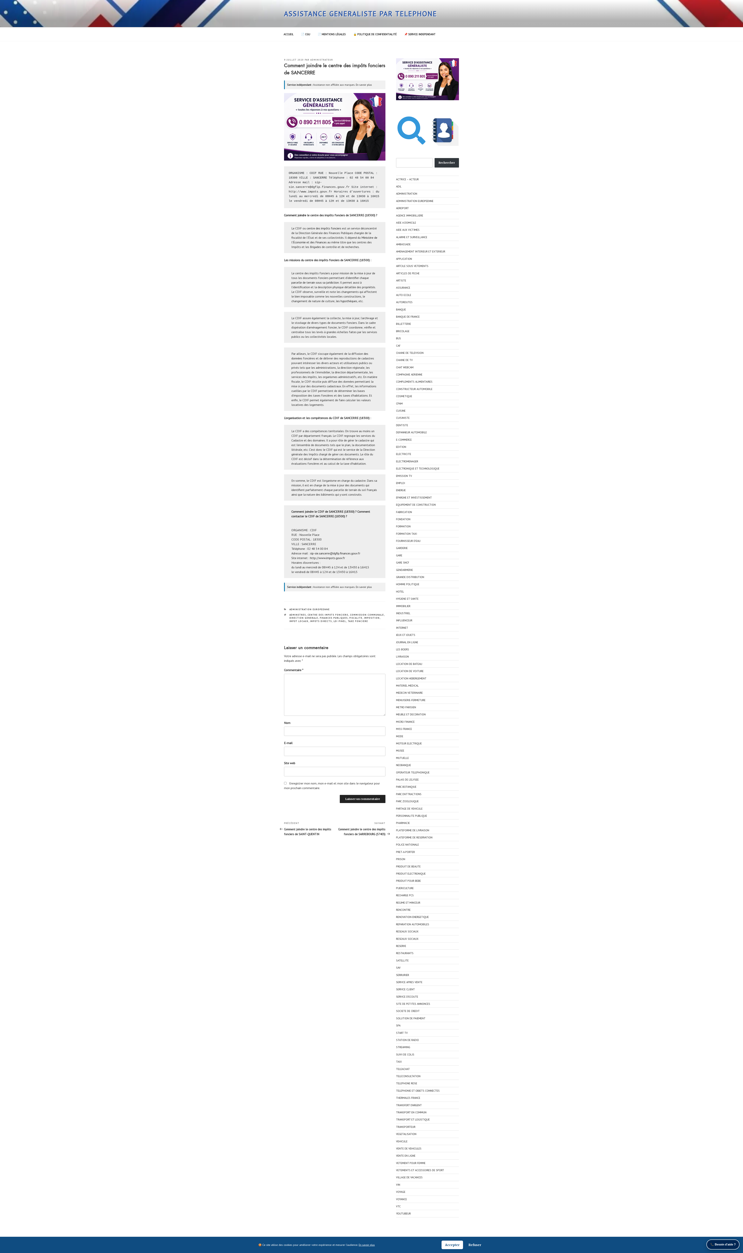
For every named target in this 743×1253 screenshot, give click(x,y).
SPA (398, 1025)
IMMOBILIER (403, 606)
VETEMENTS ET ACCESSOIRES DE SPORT (420, 1170)
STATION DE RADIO (407, 1040)
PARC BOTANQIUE (406, 787)
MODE (399, 736)
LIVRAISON (402, 656)
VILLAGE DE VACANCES (409, 1177)
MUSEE (400, 750)
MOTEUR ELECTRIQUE (409, 743)
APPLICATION (404, 259)
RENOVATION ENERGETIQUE (412, 917)
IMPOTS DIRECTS (321, 621)
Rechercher (446, 162)
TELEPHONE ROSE (406, 1083)
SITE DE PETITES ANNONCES (413, 1004)
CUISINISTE (403, 418)
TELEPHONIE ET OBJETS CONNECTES (418, 1090)
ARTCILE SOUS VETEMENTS (412, 266)
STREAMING (403, 1047)
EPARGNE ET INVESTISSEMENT (414, 497)
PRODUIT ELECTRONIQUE (411, 873)
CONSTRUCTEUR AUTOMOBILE (414, 389)
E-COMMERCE (404, 439)
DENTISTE (402, 425)
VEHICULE (401, 1141)
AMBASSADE (403, 244)
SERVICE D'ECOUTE (407, 996)
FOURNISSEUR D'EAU (408, 541)
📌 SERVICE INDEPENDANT (420, 34)
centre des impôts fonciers (324, 228)
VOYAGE (400, 1192)
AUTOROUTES (404, 302)
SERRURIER (402, 975)
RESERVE (401, 946)
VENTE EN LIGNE (405, 1155)
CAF (398, 345)
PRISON (400, 859)
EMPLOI (400, 483)
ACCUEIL (289, 34)
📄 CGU (305, 34)
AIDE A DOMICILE (406, 222)
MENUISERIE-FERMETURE (410, 700)
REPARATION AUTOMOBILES (412, 924)
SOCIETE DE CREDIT (408, 1011)
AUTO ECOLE (403, 295)
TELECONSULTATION (408, 1076)
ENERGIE (401, 490)
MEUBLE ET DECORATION (411, 714)
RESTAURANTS (404, 953)
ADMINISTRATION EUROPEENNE (309, 609)
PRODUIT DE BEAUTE (408, 866)
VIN (398, 1184)
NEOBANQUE (403, 765)
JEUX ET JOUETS (405, 635)
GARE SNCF (402, 562)
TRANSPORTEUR (405, 1127)
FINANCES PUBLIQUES (334, 618)
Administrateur (321, 59)
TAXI (399, 1061)
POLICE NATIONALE (407, 844)
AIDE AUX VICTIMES (407, 230)
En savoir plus (364, 84)
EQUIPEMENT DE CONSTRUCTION (416, 504)
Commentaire (293, 670)
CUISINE (401, 410)
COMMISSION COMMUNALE (367, 614)
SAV (398, 967)
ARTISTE (401, 280)
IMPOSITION (372, 618)
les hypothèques (346, 301)
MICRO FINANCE (405, 722)
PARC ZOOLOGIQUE (407, 801)
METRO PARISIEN (406, 707)
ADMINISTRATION (406, 193)
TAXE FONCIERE (358, 621)
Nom (287, 723)
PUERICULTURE (405, 888)
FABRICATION (404, 512)
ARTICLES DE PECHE (407, 273)
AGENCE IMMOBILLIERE (409, 215)
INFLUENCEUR (404, 620)
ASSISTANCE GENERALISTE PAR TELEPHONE (360, 13)
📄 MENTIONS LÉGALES (332, 34)
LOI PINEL (340, 621)
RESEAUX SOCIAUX (407, 931)
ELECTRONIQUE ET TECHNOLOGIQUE (417, 468)
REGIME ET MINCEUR (408, 902)
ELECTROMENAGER (407, 461)
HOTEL (400, 591)
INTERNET (402, 627)
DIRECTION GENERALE (303, 618)
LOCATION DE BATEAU (409, 664)
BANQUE (401, 309)
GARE (399, 555)
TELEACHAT (403, 1069)
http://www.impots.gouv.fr (310, 191)
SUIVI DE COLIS (405, 1054)
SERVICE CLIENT (405, 989)
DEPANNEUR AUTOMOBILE (411, 432)
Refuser (474, 1245)
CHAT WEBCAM (404, 367)
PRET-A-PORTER (405, 852)
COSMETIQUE (404, 396)
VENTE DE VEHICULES (408, 1148)
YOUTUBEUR (403, 1213)
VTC (398, 1206)
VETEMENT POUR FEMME (410, 1163)
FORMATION (403, 526)
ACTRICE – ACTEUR (407, 179)
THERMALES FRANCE (408, 1098)
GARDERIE (402, 548)
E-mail (288, 743)
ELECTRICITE (403, 454)
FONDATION (403, 519)
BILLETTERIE (403, 324)
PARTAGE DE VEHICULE (409, 808)
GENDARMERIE (404, 570)
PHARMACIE (403, 823)
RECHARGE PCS (405, 895)
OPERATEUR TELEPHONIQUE (413, 772)
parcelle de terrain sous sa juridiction (315, 282)
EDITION (401, 447)
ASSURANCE (403, 287)
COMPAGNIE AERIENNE (409, 374)
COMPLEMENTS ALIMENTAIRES (414, 381)
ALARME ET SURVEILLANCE (411, 237)
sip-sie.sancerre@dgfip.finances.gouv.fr (335, 553)
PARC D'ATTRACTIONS (408, 794)
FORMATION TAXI (406, 533)
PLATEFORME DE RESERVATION (414, 837)
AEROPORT (402, 208)
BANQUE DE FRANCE (408, 316)
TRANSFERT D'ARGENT (409, 1105)
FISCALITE (356, 618)
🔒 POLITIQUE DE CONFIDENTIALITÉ (375, 34)
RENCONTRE (403, 910)
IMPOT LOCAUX (299, 621)
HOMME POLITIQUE (407, 584)
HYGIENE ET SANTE (407, 598)
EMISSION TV (404, 476)
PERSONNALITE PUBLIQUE (411, 816)
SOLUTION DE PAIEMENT (410, 1018)
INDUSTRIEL (403, 613)
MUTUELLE (402, 758)
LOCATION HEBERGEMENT (411, 678)
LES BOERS (402, 649)
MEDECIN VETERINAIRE (409, 692)
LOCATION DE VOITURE (410, 671)
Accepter (452, 1245)
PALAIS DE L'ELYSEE (407, 779)
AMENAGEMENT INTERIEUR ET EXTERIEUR (420, 251)
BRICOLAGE (402, 331)
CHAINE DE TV (404, 360)
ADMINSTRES (297, 614)
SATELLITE (402, 960)
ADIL (398, 186)
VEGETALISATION (406, 1134)
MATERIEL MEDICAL (407, 685)
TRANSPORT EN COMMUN (411, 1112)
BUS (398, 338)
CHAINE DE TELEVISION (410, 353)
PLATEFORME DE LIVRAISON (412, 830)
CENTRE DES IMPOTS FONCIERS (328, 614)
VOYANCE (401, 1199)
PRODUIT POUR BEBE (408, 881)
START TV (402, 1033)
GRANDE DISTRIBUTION (410, 577)
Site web (289, 763)
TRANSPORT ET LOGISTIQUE (413, 1119)
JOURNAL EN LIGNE (407, 642)
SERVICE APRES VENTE (409, 982)
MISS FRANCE (404, 729)
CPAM (399, 403)
